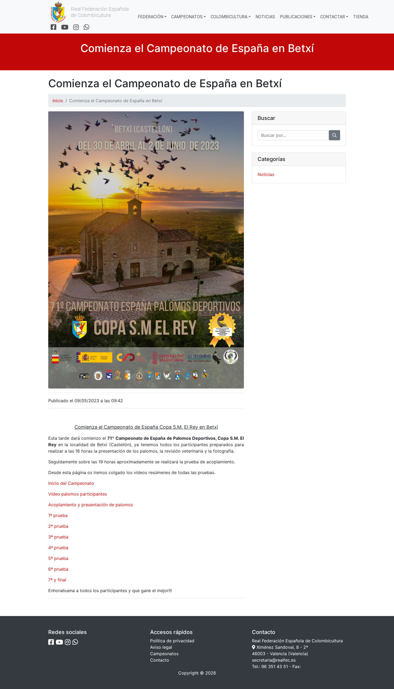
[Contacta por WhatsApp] (86, 27)
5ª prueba (58, 558)
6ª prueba (58, 569)
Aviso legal (161, 647)
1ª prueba (58, 515)
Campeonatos (164, 653)
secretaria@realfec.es (274, 660)
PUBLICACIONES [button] (296, 16)
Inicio (58, 100)
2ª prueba (58, 526)
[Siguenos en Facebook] (53, 27)
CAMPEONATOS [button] (187, 16)
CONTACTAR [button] (332, 16)
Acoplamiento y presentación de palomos (90, 504)
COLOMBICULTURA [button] (229, 16)
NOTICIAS (265, 16)
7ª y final (57, 579)
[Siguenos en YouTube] (65, 27)
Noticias (266, 174)
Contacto (159, 660)
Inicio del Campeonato (71, 483)
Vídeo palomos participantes (77, 494)
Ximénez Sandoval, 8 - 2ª (281, 647)
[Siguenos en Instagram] (76, 27)
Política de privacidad (172, 640)
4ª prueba (58, 547)
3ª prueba (58, 537)
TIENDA (360, 16)
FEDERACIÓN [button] (150, 16)
